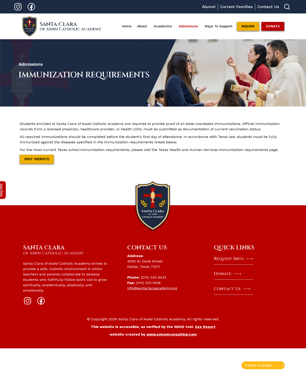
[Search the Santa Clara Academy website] (287, 6)
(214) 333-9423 (154, 277)
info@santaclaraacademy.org (152, 288)
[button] (142, 26)
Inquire (248, 26)
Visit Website (36, 159)
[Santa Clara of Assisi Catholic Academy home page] (153, 206)
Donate (273, 26)
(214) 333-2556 (148, 283)
